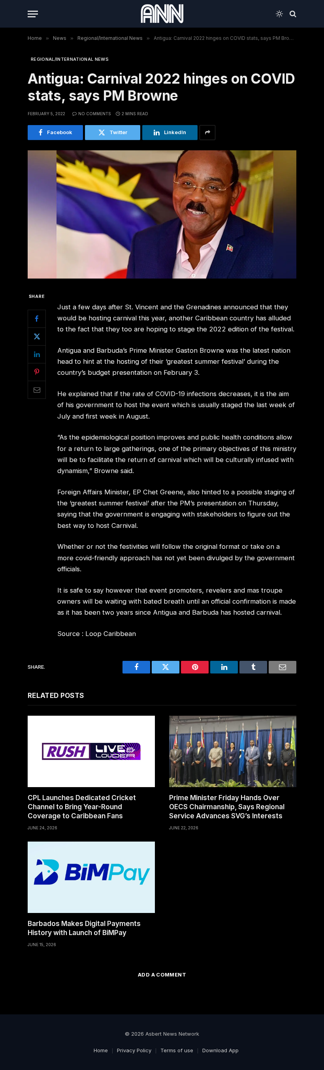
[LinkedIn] (37, 354)
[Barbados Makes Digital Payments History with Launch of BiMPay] (91, 877)
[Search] (292, 14)
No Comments (94, 113)
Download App (220, 1050)
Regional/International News (70, 59)
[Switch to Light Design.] (279, 13)
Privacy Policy (134, 1050)
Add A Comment (162, 974)
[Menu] (33, 14)
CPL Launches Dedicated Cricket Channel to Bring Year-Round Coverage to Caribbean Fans (82, 807)
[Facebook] (37, 319)
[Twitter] (37, 336)
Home (101, 1050)
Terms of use (176, 1050)
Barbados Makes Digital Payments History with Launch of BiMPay (84, 928)
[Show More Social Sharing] (207, 132)
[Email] (37, 390)
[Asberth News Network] (162, 14)
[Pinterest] (37, 372)
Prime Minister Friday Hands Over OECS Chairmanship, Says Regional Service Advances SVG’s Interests (226, 807)
